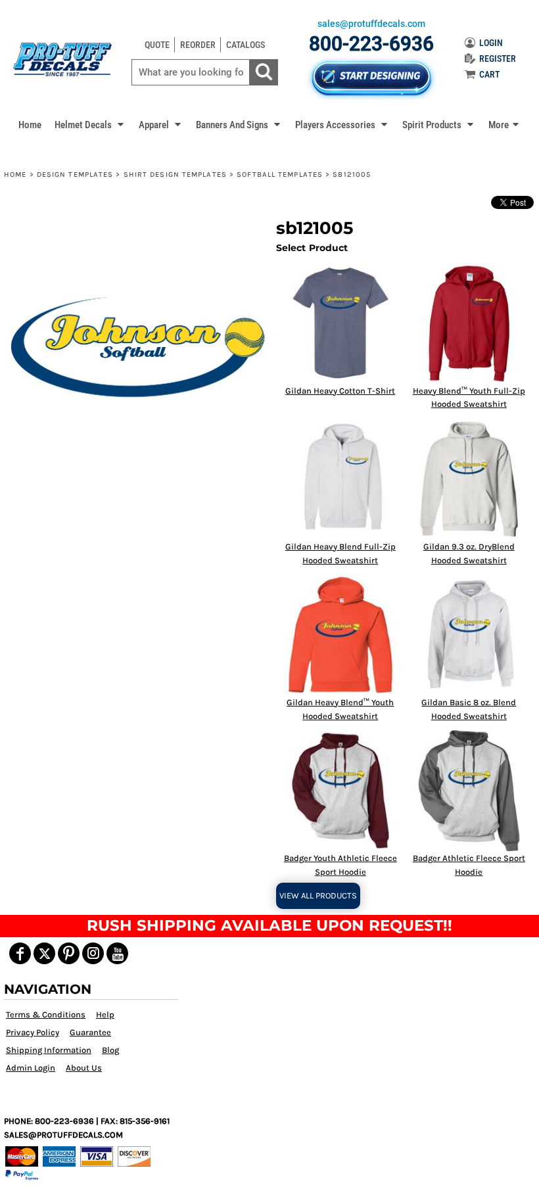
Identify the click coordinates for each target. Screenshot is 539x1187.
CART (489, 74)
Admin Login (30, 1068)
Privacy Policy (32, 1032)
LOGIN (491, 42)
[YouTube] (117, 953)
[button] (90, 124)
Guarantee (90, 1032)
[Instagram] (93, 953)
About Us (84, 1068)
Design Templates (75, 174)
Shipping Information (48, 1050)
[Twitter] (44, 953)
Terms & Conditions (45, 1014)
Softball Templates (280, 174)
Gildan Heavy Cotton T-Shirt (340, 391)
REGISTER (497, 58)
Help (105, 1014)
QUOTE (157, 44)
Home (15, 174)
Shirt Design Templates (175, 174)
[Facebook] (20, 953)
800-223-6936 (371, 43)
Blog (110, 1050)
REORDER (198, 44)
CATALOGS (245, 44)
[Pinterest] (69, 953)
